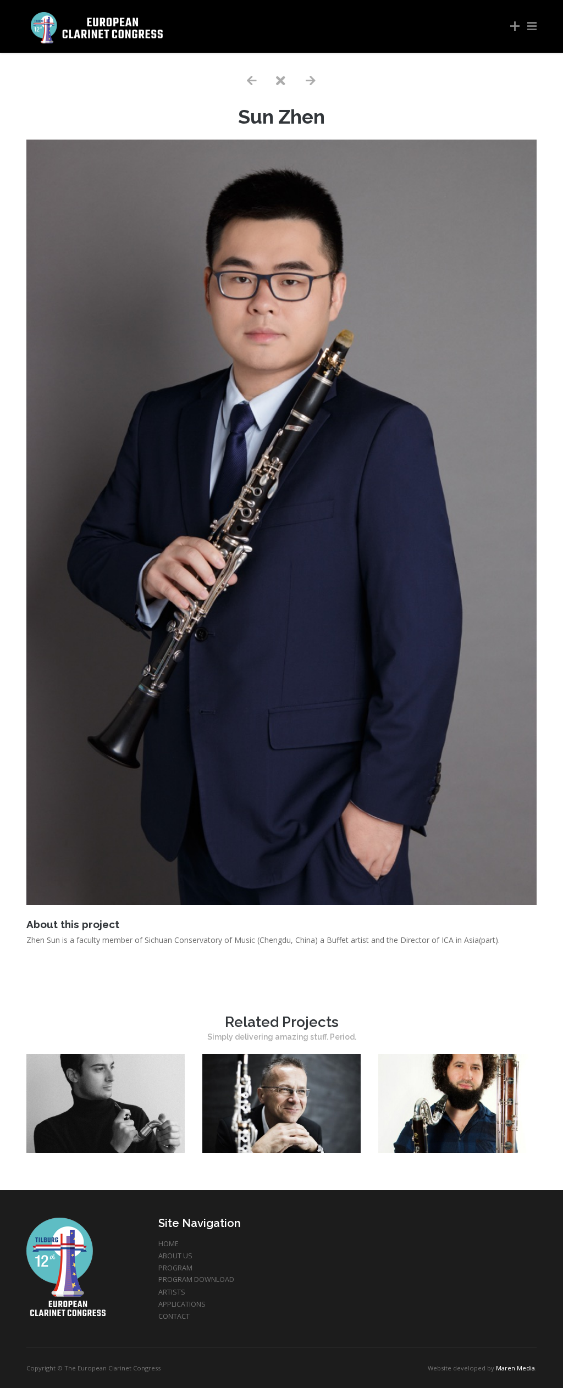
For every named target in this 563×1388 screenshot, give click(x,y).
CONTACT (174, 1316)
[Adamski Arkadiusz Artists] (281, 1150)
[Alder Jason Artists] (457, 1150)
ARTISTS (171, 1292)
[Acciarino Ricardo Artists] (105, 1150)
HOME (168, 1243)
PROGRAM (175, 1268)
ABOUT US (175, 1256)
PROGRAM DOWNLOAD (196, 1279)
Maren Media (515, 1368)
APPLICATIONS (182, 1304)
